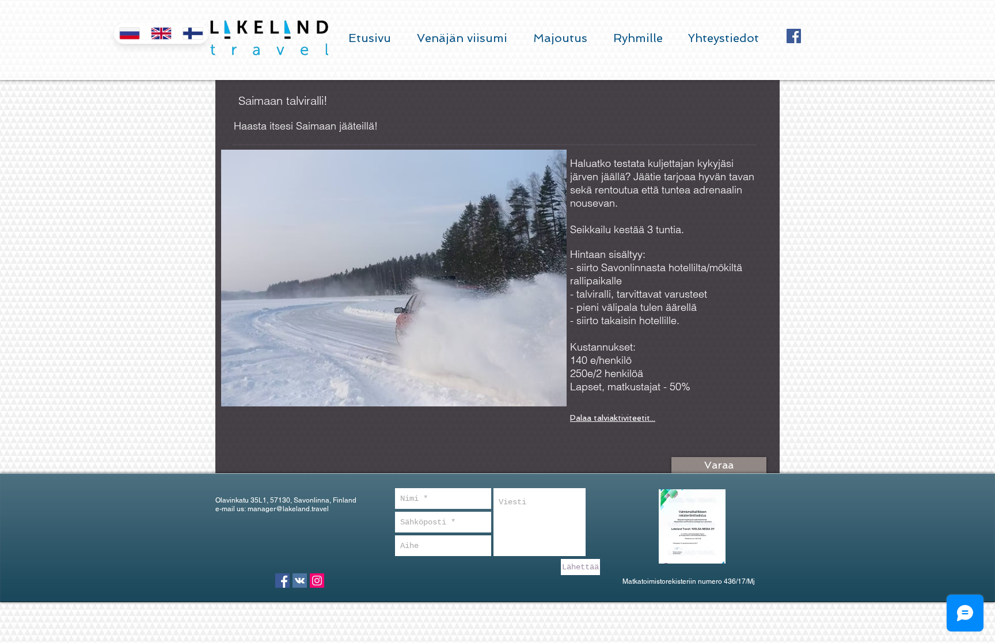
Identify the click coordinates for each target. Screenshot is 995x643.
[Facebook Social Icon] (794, 36)
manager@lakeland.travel (288, 509)
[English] (161, 33)
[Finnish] (192, 33)
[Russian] (129, 33)
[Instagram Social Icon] (317, 580)
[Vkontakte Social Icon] (300, 580)
